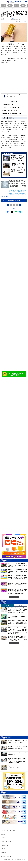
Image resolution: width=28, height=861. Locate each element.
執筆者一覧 (3, 852)
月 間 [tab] (20, 605)
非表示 (14, 101)
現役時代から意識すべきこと (9, 110)
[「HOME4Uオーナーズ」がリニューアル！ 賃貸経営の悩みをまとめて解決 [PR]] (14, 750)
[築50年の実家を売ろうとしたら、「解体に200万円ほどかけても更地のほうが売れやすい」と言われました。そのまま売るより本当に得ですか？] (4, 622)
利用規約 (3, 837)
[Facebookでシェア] (8, 212)
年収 (10, 5)
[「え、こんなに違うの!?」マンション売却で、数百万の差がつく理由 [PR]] (14, 769)
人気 (3, 5)
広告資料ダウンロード (6, 856)
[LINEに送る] (16, 212)
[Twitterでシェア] (12, 212)
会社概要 (3, 834)
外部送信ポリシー (5, 845)
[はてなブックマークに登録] (20, 212)
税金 (23, 5)
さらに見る (14, 597)
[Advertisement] (14, 78)
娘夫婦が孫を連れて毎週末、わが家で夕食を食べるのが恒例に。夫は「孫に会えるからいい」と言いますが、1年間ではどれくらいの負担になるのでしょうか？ (17, 638)
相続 (16, 5)
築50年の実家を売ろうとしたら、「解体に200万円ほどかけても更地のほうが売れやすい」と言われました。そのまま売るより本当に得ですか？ (17, 622)
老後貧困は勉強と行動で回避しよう (11, 113)
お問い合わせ (4, 848)
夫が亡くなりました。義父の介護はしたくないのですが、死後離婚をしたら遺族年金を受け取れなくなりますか (17, 616)
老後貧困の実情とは (7, 104)
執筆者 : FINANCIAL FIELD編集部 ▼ (14, 94)
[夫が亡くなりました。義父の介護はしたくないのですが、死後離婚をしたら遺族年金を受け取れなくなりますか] (4, 616)
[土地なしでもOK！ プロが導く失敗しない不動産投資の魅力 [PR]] (14, 755)
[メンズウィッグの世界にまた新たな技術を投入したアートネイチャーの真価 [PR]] (14, 743)
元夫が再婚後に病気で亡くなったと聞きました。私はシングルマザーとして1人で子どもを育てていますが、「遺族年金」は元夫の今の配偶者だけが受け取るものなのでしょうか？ (17, 610)
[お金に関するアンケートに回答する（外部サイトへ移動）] (14, 781)
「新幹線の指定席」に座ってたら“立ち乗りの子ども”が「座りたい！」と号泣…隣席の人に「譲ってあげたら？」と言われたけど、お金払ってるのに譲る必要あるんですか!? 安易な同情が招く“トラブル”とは (17, 630)
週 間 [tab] (7, 605)
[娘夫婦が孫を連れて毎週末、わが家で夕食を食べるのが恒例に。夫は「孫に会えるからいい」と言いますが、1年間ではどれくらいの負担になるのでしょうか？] (4, 638)
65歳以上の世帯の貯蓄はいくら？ (11, 107)
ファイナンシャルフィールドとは (8, 830)
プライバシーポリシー (6, 841)
